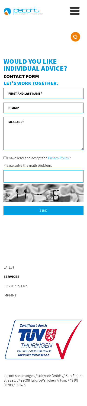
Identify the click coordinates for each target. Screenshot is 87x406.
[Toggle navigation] (74, 11)
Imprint (9, 295)
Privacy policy (15, 285)
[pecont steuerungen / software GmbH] (23, 11)
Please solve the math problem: (27, 165)
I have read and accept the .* (38, 158)
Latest (8, 267)
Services (11, 276)
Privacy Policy (58, 158)
